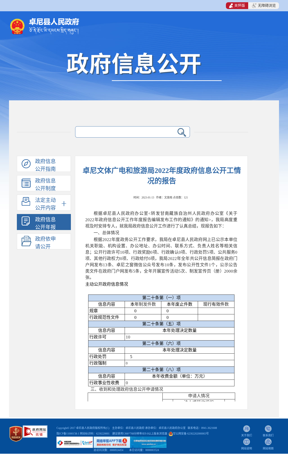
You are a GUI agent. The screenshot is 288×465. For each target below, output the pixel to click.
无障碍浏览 (267, 5)
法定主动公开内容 (45, 204)
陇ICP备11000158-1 (68, 433)
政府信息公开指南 (45, 165)
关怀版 (239, 5)
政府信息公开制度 (45, 184)
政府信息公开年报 (45, 223)
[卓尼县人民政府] (52, 26)
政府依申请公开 (45, 242)
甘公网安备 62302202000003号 (191, 433)
